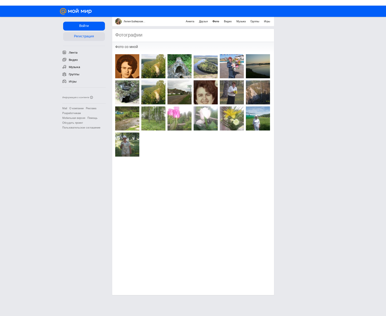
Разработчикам (71, 113)
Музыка (241, 21)
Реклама (91, 108)
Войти (84, 26)
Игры (267, 21)
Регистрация (84, 36)
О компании (76, 108)
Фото (216, 21)
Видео (228, 21)
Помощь (92, 117)
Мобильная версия (73, 117)
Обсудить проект (72, 122)
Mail (64, 108)
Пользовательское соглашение (81, 127)
